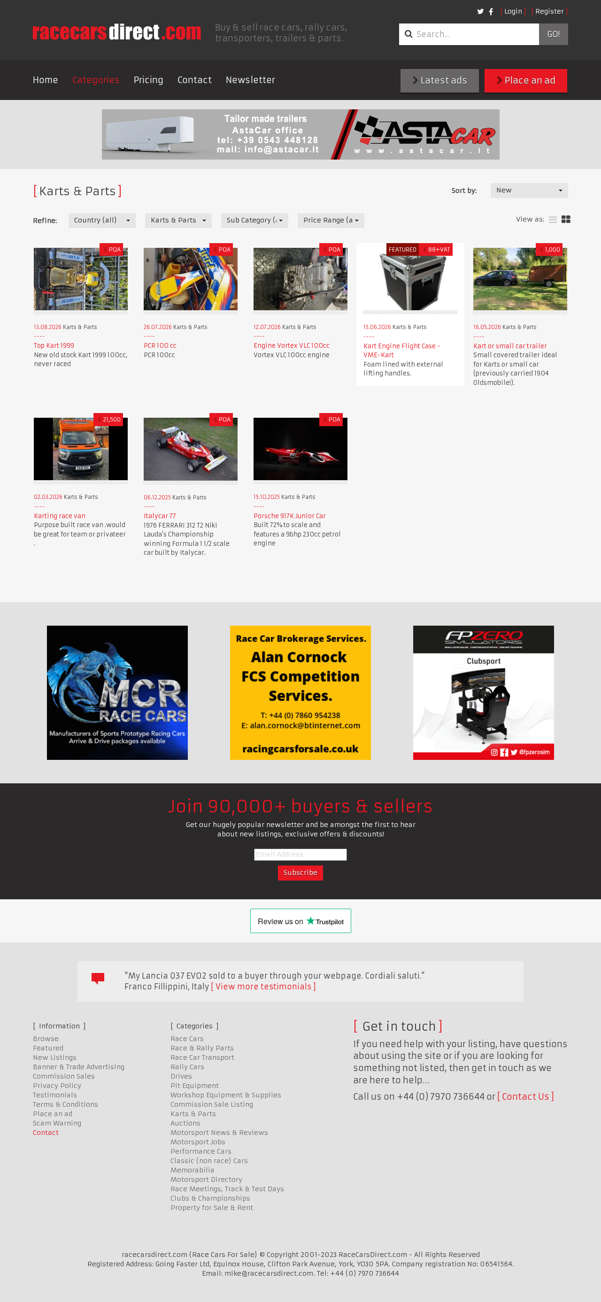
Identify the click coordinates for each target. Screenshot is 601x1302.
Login (513, 11)
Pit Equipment (194, 1085)
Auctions (185, 1123)
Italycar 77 (160, 516)
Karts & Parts (193, 1114)
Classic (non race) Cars (209, 1160)
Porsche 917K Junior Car (290, 516)
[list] (553, 220)
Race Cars (187, 1038)
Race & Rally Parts (202, 1048)
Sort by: (464, 190)
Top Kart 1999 (54, 346)
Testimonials (55, 1095)
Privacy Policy (57, 1085)
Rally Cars (187, 1067)
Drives (181, 1076)
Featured (48, 1048)
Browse (46, 1038)
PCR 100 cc (160, 346)
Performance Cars (200, 1151)
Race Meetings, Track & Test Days (227, 1189)
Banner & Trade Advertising (78, 1067)
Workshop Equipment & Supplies (225, 1095)
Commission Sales (64, 1076)
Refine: (45, 220)
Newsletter (250, 80)
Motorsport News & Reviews (219, 1132)
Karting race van (59, 516)
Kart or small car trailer (510, 346)
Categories (96, 80)
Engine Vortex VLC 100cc (292, 346)
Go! (553, 34)
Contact (194, 80)
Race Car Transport (202, 1057)
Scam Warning (57, 1123)
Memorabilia (192, 1170)
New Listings (55, 1057)
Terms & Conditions (65, 1104)
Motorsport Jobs (197, 1142)
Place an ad (529, 80)
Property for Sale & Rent (211, 1207)
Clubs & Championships (210, 1198)
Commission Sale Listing (211, 1104)
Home (45, 80)
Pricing (148, 80)
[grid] (566, 220)
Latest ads (443, 80)
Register (549, 11)
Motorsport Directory (206, 1179)
